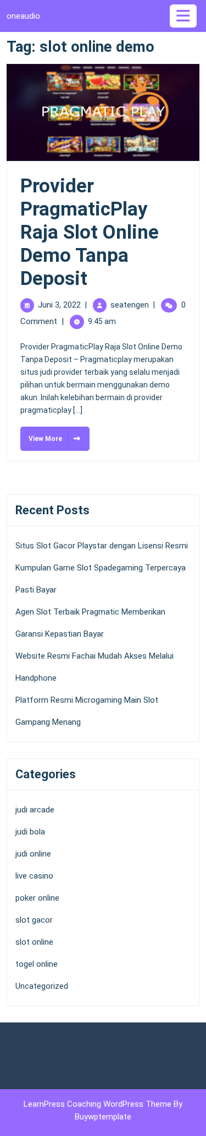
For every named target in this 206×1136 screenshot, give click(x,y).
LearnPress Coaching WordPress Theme (99, 1104)
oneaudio (23, 16)
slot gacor (34, 920)
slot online (34, 942)
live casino (34, 876)
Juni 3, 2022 (59, 305)
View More (41, 435)
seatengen (129, 305)
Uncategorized (41, 986)
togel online (36, 964)
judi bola (30, 832)
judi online (33, 854)
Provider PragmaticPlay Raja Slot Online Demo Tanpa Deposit (89, 232)
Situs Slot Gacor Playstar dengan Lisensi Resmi (101, 546)
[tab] (184, 16)
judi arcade (34, 810)
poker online (37, 898)
